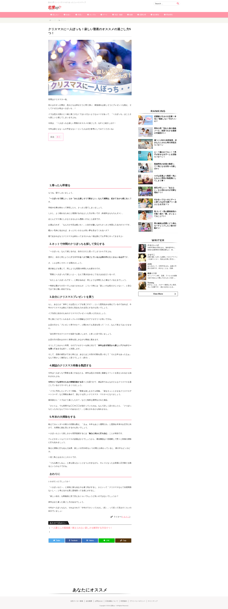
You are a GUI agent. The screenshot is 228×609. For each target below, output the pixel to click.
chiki (150, 264)
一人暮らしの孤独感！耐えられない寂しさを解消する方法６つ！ (81, 528)
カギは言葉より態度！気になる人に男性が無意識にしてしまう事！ (165, 178)
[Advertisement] (90, 161)
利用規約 (124, 601)
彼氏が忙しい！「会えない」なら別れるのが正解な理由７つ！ (165, 190)
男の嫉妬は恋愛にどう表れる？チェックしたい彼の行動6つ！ (165, 225)
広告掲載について (111, 601)
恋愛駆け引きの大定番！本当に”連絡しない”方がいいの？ (165, 118)
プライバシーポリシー (137, 601)
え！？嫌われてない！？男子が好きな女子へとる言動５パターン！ (165, 154)
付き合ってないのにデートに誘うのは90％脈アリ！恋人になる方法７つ (165, 201)
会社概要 (89, 601)
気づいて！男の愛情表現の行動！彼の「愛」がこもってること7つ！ (165, 213)
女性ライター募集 (76, 601)
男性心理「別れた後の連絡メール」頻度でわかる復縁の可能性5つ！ (165, 130)
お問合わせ (99, 601)
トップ (53, 20)
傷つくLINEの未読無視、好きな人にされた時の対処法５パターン (165, 142)
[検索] (178, 3)
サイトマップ (153, 601)
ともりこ (126, 517)
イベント (63, 20)
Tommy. (151, 283)
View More (158, 294)
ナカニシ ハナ (153, 245)
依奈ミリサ (152, 273)
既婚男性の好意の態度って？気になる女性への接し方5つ (165, 166)
